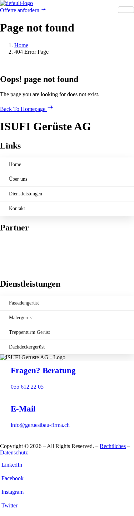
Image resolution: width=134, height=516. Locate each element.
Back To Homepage (23, 109)
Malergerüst (21, 317)
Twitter (9, 505)
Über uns (18, 179)
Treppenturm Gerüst (29, 332)
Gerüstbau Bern (18, 256)
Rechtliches (113, 446)
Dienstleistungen (25, 193)
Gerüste (9, 262)
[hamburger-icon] (126, 9)
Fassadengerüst (24, 303)
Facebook (12, 478)
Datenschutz (14, 452)
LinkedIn (11, 465)
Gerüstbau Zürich (20, 249)
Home (15, 164)
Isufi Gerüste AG (19, 269)
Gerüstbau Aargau (20, 243)
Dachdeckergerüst (27, 347)
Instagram (12, 492)
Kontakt (17, 208)
